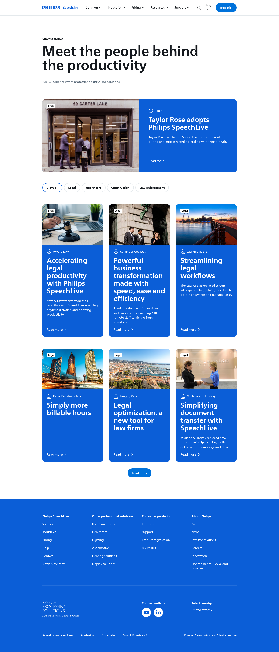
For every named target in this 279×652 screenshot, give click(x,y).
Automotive (100, 548)
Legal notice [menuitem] (87, 635)
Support (147, 532)
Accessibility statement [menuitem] (135, 635)
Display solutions (103, 564)
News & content (53, 564)
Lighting (98, 540)
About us (198, 524)
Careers (197, 548)
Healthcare (93, 187)
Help (45, 548)
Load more (139, 473)
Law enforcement (152, 187)
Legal (72, 187)
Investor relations (204, 540)
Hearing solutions (104, 556)
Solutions (48, 524)
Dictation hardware (105, 524)
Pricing (47, 540)
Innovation (199, 556)
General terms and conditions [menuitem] (57, 635)
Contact (47, 556)
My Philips (149, 548)
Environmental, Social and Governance (210, 566)
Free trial (226, 7)
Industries (49, 532)
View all (52, 187)
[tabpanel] (139, 340)
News (195, 532)
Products (148, 524)
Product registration (156, 540)
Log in (208, 7)
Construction (120, 187)
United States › (202, 610)
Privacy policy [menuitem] (108, 635)
